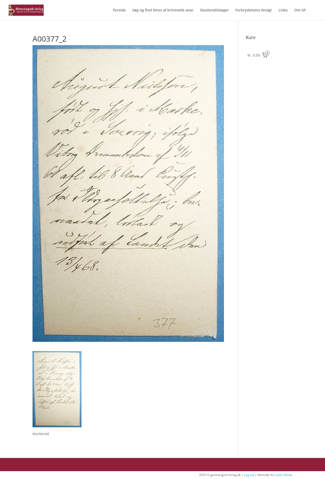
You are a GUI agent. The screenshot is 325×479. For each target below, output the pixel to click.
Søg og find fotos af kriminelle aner (162, 10)
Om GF (300, 10)
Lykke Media (283, 475)
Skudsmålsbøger (214, 10)
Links (283, 10)
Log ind (249, 475)
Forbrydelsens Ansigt (253, 10)
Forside (119, 10)
